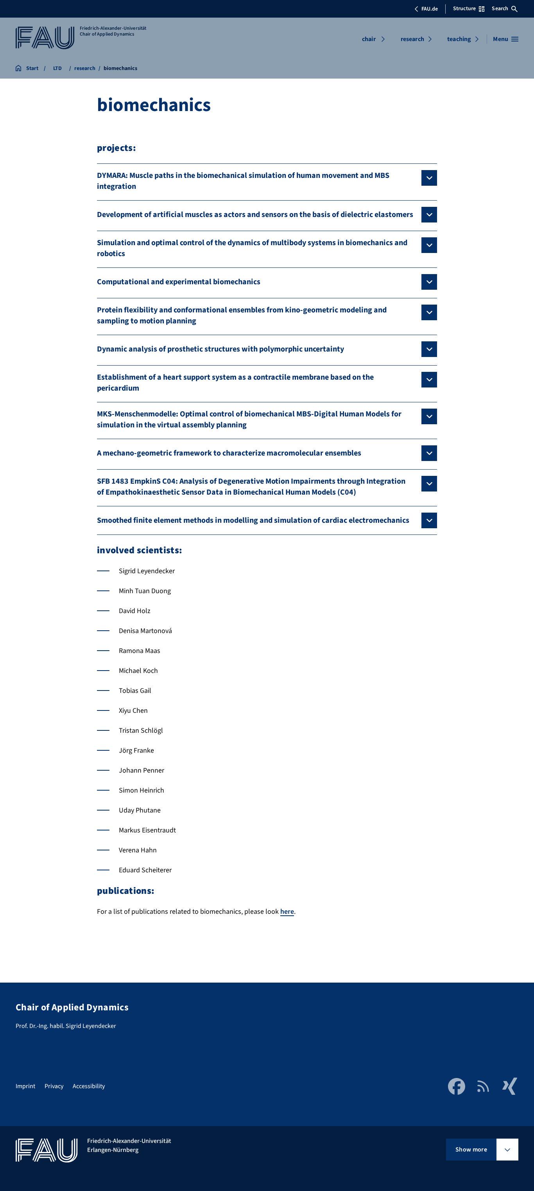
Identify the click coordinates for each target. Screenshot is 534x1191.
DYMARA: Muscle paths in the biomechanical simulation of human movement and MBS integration (243, 181)
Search (500, 9)
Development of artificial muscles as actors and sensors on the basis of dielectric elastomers (255, 214)
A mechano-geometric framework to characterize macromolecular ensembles (229, 453)
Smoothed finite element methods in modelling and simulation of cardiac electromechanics (253, 520)
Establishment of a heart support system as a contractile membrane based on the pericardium (235, 383)
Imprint (25, 1086)
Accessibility (89, 1086)
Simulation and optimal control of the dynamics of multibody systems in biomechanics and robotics (252, 248)
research (412, 39)
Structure (464, 9)
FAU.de (429, 9)
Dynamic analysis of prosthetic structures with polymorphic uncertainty (220, 349)
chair (369, 39)
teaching (459, 39)
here (287, 912)
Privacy (54, 1086)
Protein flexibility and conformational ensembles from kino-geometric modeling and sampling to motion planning (242, 315)
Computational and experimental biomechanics (178, 281)
